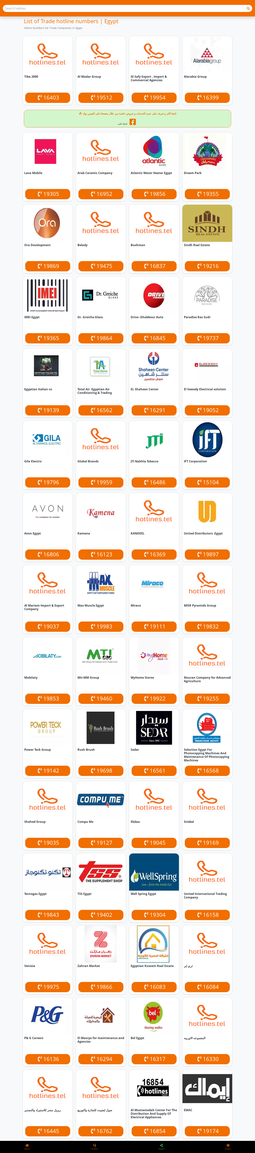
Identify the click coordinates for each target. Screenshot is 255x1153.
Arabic (228, 1148)
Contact (94, 1148)
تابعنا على (123, 123)
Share (161, 1148)
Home (27, 1148)
